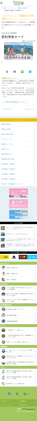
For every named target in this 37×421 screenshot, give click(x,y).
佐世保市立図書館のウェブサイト (16, 102)
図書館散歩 (3, 346)
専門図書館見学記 (6, 305)
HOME (4, 8)
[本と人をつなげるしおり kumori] (23, 257)
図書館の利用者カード (24, 8)
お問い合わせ (23, 404)
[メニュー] (3, 3)
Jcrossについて (5, 401)
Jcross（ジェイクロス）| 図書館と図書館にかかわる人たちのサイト (18, 3)
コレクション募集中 (18, 193)
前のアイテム (8, 109)
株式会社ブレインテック (29, 409)
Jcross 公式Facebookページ (9, 393)
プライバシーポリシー (7, 404)
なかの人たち (4, 263)
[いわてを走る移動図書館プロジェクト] (4, 257)
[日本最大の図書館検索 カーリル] (32, 257)
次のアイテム (29, 109)
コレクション (11, 8)
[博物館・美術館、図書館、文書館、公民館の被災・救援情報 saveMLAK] (13, 257)
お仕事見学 (3, 284)
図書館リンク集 (18, 203)
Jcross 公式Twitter (17, 393)
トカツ (2, 367)
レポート (3, 326)
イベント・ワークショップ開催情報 (18, 214)
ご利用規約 (23, 401)
